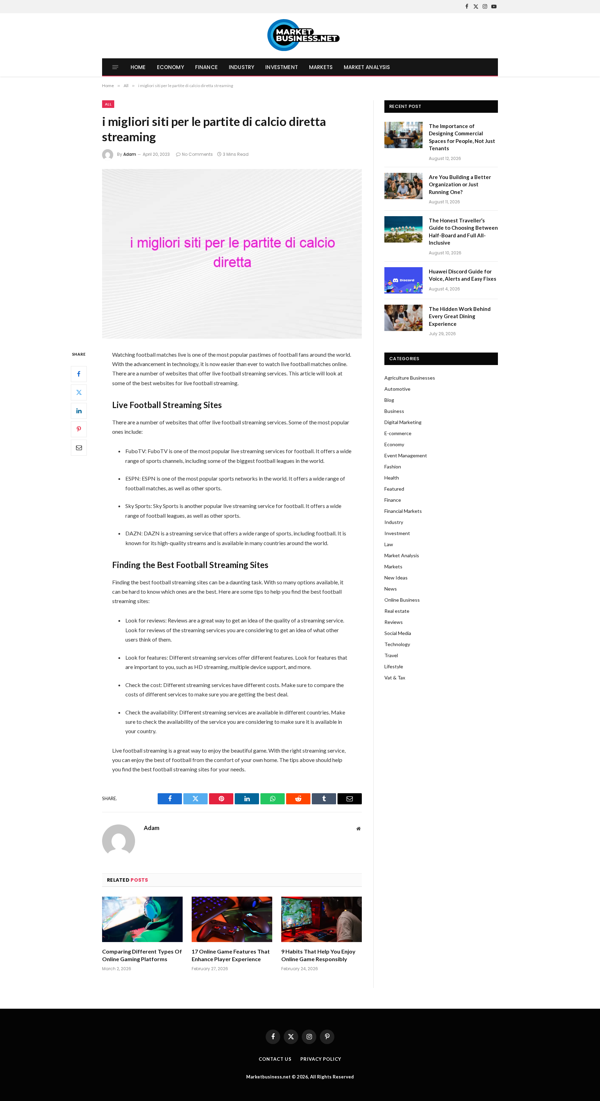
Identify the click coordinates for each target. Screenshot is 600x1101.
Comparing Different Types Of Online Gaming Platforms (142, 955)
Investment (281, 67)
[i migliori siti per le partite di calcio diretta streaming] (232, 254)
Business (394, 411)
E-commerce (397, 433)
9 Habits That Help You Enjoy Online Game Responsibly (318, 955)
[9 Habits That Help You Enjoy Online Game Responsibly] (321, 919)
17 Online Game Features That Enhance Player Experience (231, 955)
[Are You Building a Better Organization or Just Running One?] (403, 186)
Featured (394, 489)
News (390, 589)
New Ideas (396, 578)
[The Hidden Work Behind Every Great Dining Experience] (403, 318)
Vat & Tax (394, 677)
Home (138, 67)
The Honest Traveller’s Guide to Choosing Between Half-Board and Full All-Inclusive (463, 231)
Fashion (392, 466)
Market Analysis (367, 67)
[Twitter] (79, 392)
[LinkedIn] (79, 411)
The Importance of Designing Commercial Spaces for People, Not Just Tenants (462, 137)
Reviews (393, 622)
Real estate (396, 611)
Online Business (402, 600)
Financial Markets (403, 511)
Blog (389, 400)
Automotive (397, 389)
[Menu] (115, 67)
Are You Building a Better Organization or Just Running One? (460, 184)
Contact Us (275, 1059)
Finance (206, 67)
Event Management (405, 455)
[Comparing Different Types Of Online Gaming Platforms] (142, 919)
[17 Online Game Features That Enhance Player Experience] (232, 919)
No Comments (197, 154)
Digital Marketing (403, 422)
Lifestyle (393, 666)
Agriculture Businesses (409, 378)
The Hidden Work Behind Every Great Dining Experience (460, 316)
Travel (391, 655)
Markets (321, 67)
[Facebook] (79, 374)
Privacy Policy (320, 1059)
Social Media (397, 633)
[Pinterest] (79, 429)
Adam (129, 154)
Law (388, 544)
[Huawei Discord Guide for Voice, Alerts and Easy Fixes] (403, 280)
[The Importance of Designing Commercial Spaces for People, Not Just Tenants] (403, 135)
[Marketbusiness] (300, 36)
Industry (241, 67)
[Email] (79, 448)
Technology (397, 644)
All (108, 104)
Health (391, 478)
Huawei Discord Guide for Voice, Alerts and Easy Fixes (462, 275)
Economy (170, 67)
